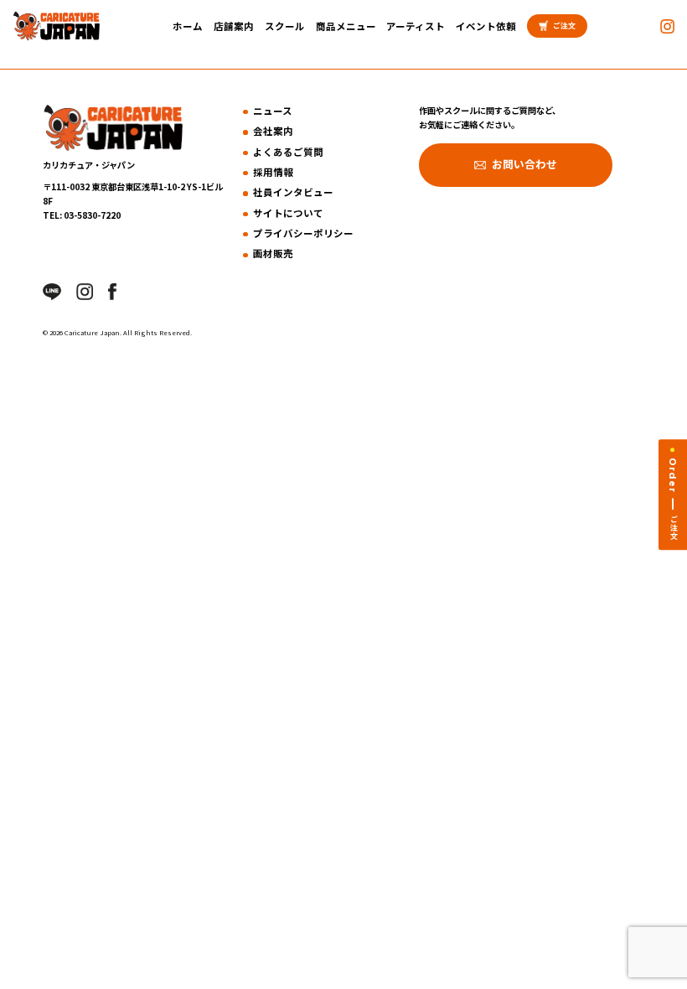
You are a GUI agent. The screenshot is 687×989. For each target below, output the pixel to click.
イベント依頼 (486, 26)
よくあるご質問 (288, 151)
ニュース (272, 110)
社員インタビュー (293, 192)
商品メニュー (346, 26)
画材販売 (273, 253)
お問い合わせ (524, 164)
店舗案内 (234, 26)
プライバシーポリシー (303, 233)
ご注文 (564, 25)
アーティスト (415, 26)
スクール (285, 26)
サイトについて (288, 213)
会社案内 (273, 130)
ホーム (188, 26)
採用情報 (273, 172)
